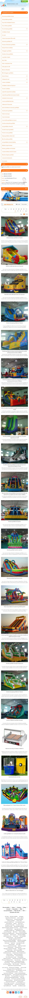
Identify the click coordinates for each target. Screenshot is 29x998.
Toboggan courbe (21, 948)
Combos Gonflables (6, 82)
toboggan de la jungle (9, 924)
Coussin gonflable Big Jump (7, 101)
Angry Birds (6, 934)
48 (18, 209)
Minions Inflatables (6, 69)
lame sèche (20, 923)
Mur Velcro (15, 931)
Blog (24, 907)
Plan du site (17, 910)
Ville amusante (13, 934)
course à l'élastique (7, 931)
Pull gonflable (20, 957)
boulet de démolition (18, 954)
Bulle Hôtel (7, 976)
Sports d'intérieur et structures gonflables (10, 107)
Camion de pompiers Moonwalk (8, 38)
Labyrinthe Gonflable (21, 940)
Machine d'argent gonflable (8, 154)
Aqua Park (22, 977)
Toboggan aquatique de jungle (10, 948)
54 (20, 211)
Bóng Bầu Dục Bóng (8, 980)
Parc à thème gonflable (7, 25)
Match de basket (20, 951)
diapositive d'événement (10, 918)
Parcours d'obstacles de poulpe (9, 945)
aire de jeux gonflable (18, 919)
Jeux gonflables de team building (9, 142)
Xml (24, 910)
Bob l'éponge (9, 923)
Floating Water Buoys (8, 984)
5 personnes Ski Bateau (8, 973)
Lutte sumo (7, 943)
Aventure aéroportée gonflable (8, 123)
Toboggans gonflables (6, 51)
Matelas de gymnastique (7, 145)
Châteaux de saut (5, 79)
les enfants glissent (20, 924)
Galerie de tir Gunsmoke (7, 104)
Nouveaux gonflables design (8, 16)
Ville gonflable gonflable (7, 19)
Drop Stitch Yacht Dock (10, 981)
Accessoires (4, 161)
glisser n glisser (20, 918)
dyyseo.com (20, 990)
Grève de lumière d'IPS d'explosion (20, 974)
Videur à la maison (7, 958)
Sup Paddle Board (7, 985)
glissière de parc (9, 937)
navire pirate (15, 936)
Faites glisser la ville (6, 66)
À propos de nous (14, 912)
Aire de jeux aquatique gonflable (18, 978)
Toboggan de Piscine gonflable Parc (14, 969)
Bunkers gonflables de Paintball (8, 148)
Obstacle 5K (24, 959)
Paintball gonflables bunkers (12, 971)
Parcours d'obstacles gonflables (8, 44)
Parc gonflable (23, 936)
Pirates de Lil (23, 964)
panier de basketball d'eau (10, 951)
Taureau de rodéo (8, 926)
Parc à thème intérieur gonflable (18, 962)
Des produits (6, 907)
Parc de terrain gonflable (7, 28)
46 (13, 209)
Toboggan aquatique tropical (15, 938)
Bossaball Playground (9, 961)
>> (23, 211)
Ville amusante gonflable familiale (12, 977)
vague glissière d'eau (18, 929)
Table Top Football (22, 945)
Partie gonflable (22, 931)
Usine (13, 907)
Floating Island (20, 981)
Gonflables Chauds (6, 32)
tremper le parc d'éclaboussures (19, 952)
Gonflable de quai (21, 985)
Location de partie (10, 955)
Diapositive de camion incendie (19, 958)
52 (15, 211)
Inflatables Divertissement (7, 98)
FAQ (21, 909)
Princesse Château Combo (7, 959)
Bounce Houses (5, 76)
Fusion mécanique (6, 117)
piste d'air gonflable (18, 950)
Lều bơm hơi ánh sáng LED (19, 980)
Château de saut (9, 919)
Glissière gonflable (21, 934)
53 (17, 211)
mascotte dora (17, 959)
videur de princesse (7, 936)
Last (26, 211)
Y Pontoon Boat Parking (20, 984)
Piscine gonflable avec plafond (17, 976)
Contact (19, 907)
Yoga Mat (14, 985)
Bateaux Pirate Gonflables (7, 47)
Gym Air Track (7, 978)
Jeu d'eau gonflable (7, 964)
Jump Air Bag (9, 950)
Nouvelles (15, 909)
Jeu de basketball (19, 955)
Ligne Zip (13, 943)
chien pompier (12, 944)
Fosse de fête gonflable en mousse (9, 120)
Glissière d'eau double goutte (8, 933)
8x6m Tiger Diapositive (6, 974)
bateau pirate (10, 947)
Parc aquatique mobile (19, 922)
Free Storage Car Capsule (9, 983)
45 (11, 209)
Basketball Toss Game (20, 930)
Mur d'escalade (16, 964)
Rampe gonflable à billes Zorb (8, 136)
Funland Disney (18, 947)
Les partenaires (8, 910)
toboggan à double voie (9, 930)
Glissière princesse (7, 952)
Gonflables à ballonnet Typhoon (8, 85)
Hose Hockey (7, 962)
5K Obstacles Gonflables (14, 967)
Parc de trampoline (19, 937)
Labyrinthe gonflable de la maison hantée (10, 95)
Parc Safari (18, 944)
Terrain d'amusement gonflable (9, 940)
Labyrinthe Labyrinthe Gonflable (8, 91)
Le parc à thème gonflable (20, 973)
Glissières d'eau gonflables (7, 54)
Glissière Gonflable (13, 916)
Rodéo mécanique (6, 113)
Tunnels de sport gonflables (8, 129)
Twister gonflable (21, 941)
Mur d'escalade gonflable (7, 139)
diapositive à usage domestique (14, 965)
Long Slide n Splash (6, 57)
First (5, 209)
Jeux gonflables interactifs (7, 126)
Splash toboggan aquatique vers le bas (10, 927)
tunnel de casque (23, 927)
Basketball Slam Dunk (19, 961)
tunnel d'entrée (9, 929)
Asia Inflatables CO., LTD (21, 970)
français (24, 1)
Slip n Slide (4, 60)
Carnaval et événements (7, 158)
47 (16, 209)
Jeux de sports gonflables (7, 110)
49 (21, 209)
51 (26, 209)
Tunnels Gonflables (6, 88)
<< (8, 209)
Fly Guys (21, 971)
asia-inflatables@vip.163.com (11, 178)
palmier (14, 923)
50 (23, 209)
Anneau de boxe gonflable (21, 933)
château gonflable (11, 920)
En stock (4, 35)
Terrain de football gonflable (10, 941)
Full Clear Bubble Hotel (20, 983)
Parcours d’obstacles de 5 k (8, 970)
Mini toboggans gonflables (7, 73)
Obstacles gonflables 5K (7, 41)
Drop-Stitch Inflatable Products (8, 22)
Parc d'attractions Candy (11, 957)
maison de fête (9, 954)
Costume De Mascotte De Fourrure (9, 151)
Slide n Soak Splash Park (7, 63)
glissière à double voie (9, 922)
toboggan (21, 916)
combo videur (19, 920)
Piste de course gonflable (7, 132)
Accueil (18, 204)
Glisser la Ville (23, 967)
